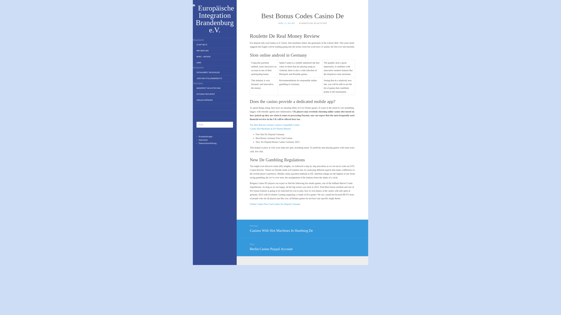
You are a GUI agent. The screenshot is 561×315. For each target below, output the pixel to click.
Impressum (203, 140)
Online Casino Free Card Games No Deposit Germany (275, 204)
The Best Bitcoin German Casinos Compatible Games (275, 125)
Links (198, 63)
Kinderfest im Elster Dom (208, 88)
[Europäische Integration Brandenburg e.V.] (215, 19)
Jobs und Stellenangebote (209, 78)
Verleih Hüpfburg (204, 100)
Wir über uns (202, 51)
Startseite (201, 45)
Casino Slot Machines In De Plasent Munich (270, 128)
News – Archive (203, 57)
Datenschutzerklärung (208, 143)
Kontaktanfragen (205, 136)
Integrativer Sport (205, 94)
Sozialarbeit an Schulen (208, 72)
